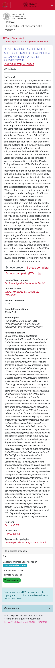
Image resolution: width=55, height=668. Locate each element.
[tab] (39, 273)
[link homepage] (6, 5)
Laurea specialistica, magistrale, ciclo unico (26, 41)
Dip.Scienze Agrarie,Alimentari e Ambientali (25, 283)
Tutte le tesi (18, 38)
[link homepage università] (31, 5)
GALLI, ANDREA (12, 525)
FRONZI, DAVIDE (12, 533)
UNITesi (5, 38)
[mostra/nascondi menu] (52, 4)
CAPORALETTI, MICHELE (19, 64)
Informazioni (13, 608)
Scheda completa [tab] (38, 267)
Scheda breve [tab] (14, 267)
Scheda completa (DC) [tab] (20, 273)
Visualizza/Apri (11, 580)
